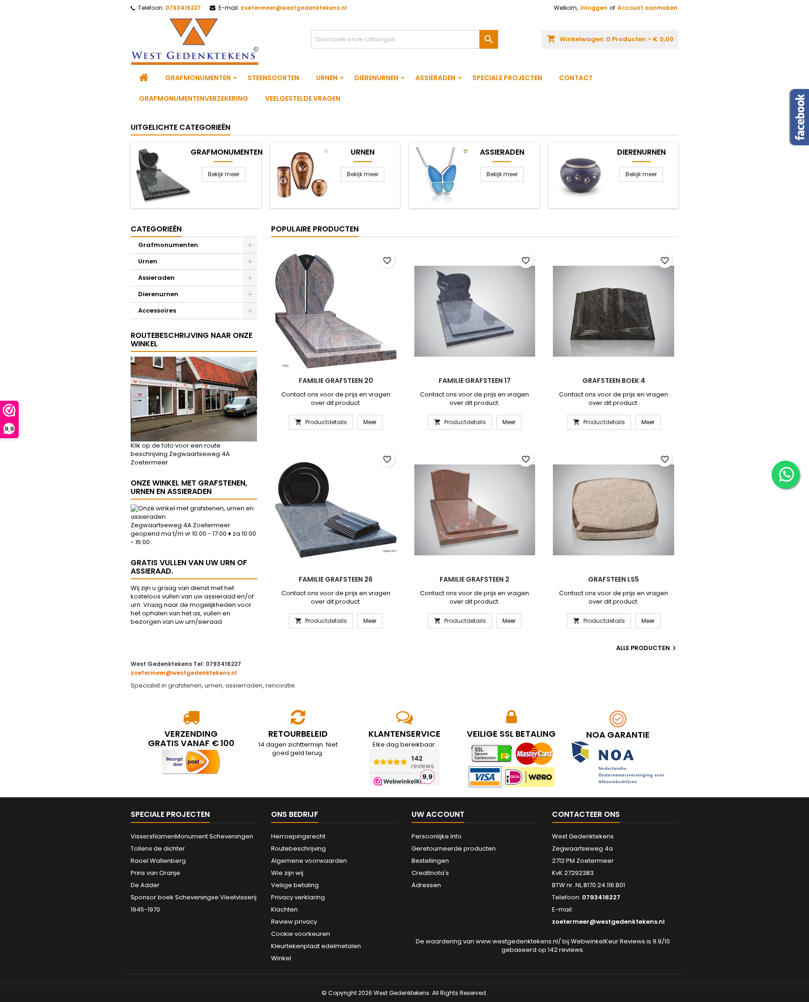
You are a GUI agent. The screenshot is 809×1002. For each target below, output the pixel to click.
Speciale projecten (507, 77)
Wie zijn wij (287, 872)
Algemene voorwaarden (309, 860)
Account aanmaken (647, 8)
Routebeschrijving (298, 848)
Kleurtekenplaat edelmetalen (316, 946)
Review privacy (294, 921)
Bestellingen (430, 860)
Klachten (284, 909)
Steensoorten (273, 77)
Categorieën (156, 229)
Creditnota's (430, 872)
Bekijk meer (223, 174)
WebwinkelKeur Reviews (608, 941)
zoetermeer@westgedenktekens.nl (294, 8)
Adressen (426, 885)
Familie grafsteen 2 (474, 579)
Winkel (281, 958)
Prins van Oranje (155, 872)
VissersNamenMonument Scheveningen (192, 836)
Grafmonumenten (198, 77)
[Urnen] (302, 174)
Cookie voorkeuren (300, 933)
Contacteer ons (586, 814)
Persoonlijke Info (437, 836)
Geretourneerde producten (454, 848)
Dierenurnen (376, 77)
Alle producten (647, 648)
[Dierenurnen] (581, 174)
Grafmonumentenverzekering (193, 98)
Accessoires (157, 310)
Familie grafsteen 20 (336, 380)
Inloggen (593, 8)
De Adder (145, 885)
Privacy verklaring (298, 897)
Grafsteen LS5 (613, 579)
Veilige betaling (295, 885)
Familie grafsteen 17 (475, 380)
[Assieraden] (441, 174)
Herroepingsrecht (298, 836)
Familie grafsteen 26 (336, 579)
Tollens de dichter (158, 848)
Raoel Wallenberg (158, 860)
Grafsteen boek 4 (613, 380)
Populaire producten (315, 229)
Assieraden (435, 77)
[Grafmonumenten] (163, 174)
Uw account (438, 814)
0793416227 (183, 8)
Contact (576, 77)
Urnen (327, 77)
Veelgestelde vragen (302, 98)
